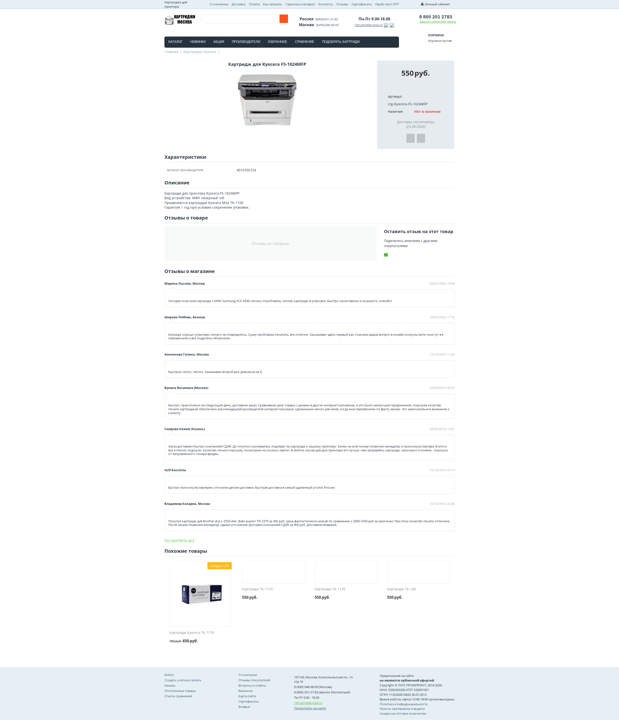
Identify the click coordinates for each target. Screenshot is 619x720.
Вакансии (245, 691)
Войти (169, 675)
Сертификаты (362, 4)
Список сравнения (178, 696)
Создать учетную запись (182, 680)
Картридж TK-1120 (330, 589)
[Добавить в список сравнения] (421, 138)
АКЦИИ (218, 42)
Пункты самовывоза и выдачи (402, 708)
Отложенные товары (180, 691)
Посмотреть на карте (310, 708)
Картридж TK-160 (401, 589)
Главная (171, 51)
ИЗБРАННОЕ (277, 42)
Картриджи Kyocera (200, 51)
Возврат (244, 707)
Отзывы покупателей (254, 680)
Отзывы (342, 4)
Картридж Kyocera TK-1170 (191, 633)
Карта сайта (247, 696)
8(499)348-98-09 (327, 25)
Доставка (238, 4)
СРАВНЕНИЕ (304, 42)
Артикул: (395, 96)
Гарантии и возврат (300, 4)
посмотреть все (179, 540)
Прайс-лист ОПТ (387, 4)
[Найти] (284, 19)
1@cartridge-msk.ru (368, 25)
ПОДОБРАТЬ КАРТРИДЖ (341, 42)
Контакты (325, 4)
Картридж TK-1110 (257, 589)
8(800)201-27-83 (326, 19)
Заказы (169, 685)
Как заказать (272, 4)
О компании (219, 4)
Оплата (254, 4)
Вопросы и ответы (252, 685)
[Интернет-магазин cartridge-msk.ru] (179, 19)
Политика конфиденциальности (404, 704)
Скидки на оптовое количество (403, 713)
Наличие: (396, 111)
